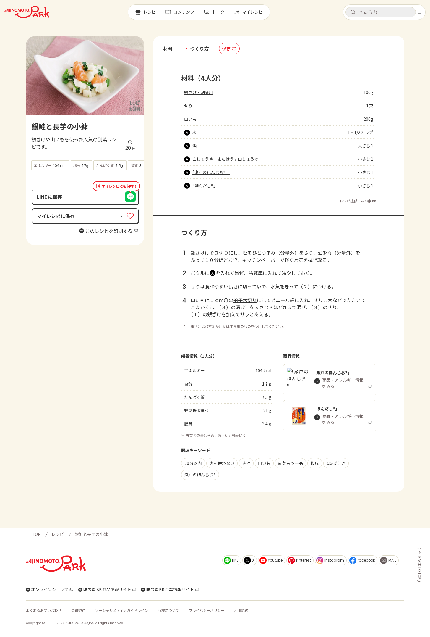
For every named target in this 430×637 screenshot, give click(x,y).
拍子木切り (245, 300)
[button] (380, 12)
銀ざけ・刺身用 (198, 92)
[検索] (352, 12)
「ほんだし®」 (205, 185)
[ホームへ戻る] (26, 12)
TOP (36, 534)
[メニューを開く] (419, 12)
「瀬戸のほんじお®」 (211, 172)
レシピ (57, 534)
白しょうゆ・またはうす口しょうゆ (225, 159)
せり (188, 106)
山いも (190, 119)
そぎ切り (219, 252)
